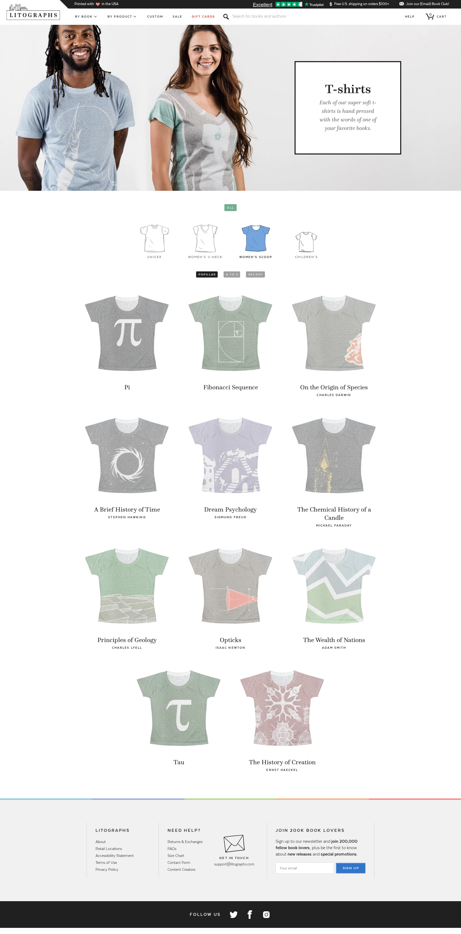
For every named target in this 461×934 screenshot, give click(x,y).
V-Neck (205, 257)
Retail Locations (109, 848)
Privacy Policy (107, 869)
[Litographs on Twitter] (233, 914)
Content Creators (181, 869)
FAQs (172, 848)
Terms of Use (106, 862)
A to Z (232, 274)
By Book (84, 16)
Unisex (154, 257)
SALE (177, 16)
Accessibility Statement (115, 855)
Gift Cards (203, 16)
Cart (438, 15)
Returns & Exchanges (185, 842)
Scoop (255, 257)
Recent (255, 274)
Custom (155, 16)
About (101, 842)
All (230, 207)
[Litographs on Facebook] (249, 914)
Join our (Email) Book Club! (427, 4)
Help (410, 16)
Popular (207, 274)
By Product (120, 16)
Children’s (306, 257)
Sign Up (351, 868)
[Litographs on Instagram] (266, 914)
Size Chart (176, 855)
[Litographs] (33, 12)
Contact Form (179, 862)
